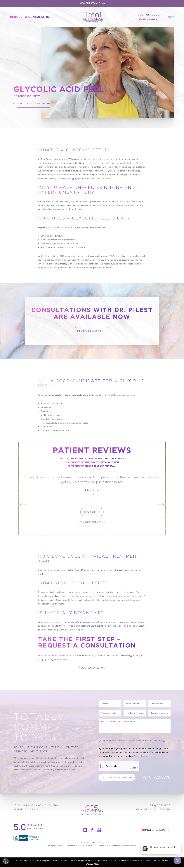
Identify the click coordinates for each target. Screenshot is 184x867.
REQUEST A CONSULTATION (90, 331)
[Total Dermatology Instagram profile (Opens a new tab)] (85, 830)
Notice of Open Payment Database (121, 846)
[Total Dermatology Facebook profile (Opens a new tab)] (92, 830)
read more (90, 512)
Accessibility (98, 846)
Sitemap (71, 846)
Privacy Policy (140, 756)
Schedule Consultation (115, 777)
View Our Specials (90, 3)
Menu (171, 17)
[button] (6, 861)
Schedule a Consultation (31, 103)
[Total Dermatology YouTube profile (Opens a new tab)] (99, 830)
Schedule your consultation (51, 655)
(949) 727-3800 (148, 15)
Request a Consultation (31, 17)
